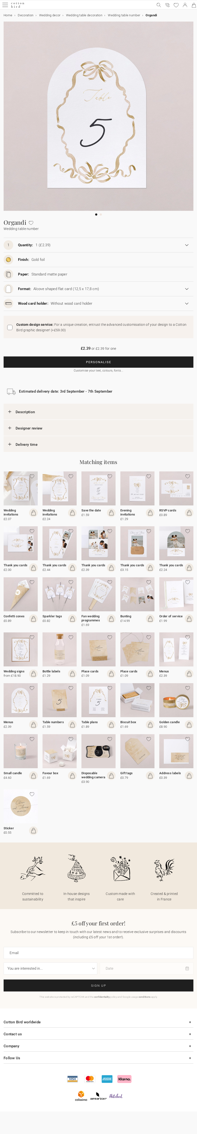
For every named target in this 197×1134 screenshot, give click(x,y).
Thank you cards (16, 565)
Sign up (98, 985)
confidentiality (102, 997)
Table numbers (53, 722)
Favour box (50, 773)
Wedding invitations (11, 512)
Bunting (125, 616)
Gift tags (126, 773)
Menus (164, 671)
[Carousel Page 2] (101, 214)
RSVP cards (167, 510)
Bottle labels (51, 671)
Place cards (89, 671)
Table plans (89, 722)
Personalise (98, 362)
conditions (145, 997)
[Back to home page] (18, 7)
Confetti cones (14, 616)
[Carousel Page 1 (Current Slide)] (96, 214)
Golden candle (169, 722)
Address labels (170, 773)
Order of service (171, 616)
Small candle (13, 773)
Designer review (29, 428)
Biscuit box (128, 722)
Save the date (91, 510)
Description (25, 412)
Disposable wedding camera (93, 775)
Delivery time (26, 444)
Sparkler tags (52, 616)
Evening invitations (127, 512)
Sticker (9, 828)
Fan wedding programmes (90, 618)
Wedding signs (14, 671)
